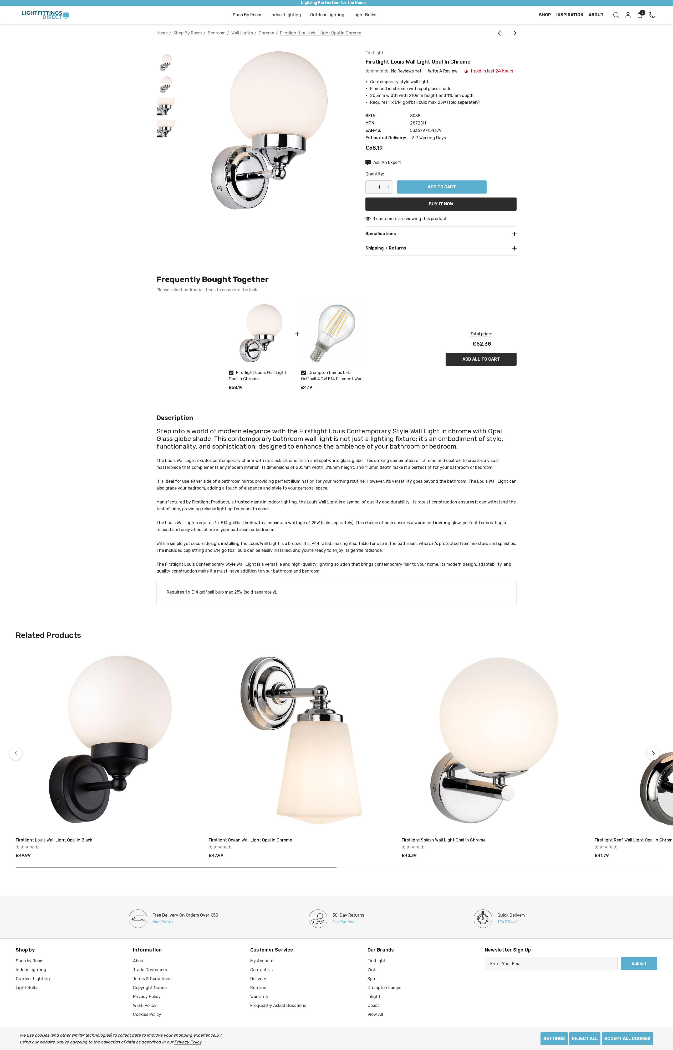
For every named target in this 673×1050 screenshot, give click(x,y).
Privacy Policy (187, 1041)
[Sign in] (628, 15)
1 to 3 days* (507, 922)
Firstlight (374, 52)
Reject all (585, 1038)
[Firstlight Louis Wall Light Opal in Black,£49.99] (108, 740)
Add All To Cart (481, 359)
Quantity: (374, 173)
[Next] (512, 33)
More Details (162, 922)
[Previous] (502, 33)
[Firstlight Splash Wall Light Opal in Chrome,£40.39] (494, 740)
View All (375, 1014)
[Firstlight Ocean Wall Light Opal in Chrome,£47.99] (301, 740)
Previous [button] (15, 753)
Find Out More (344, 922)
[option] (261, 348)
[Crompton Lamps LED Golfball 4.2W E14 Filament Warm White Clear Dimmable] (333, 334)
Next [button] (653, 753)
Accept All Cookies (627, 1038)
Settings (554, 1038)
